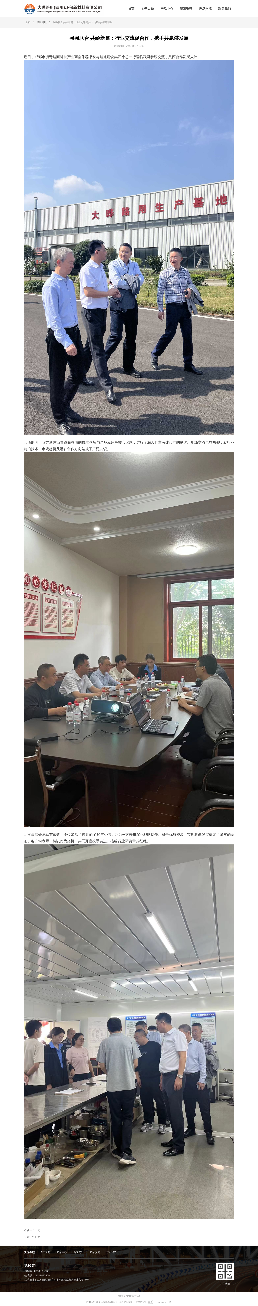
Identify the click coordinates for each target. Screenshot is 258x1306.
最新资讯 (42, 22)
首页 (27, 22)
